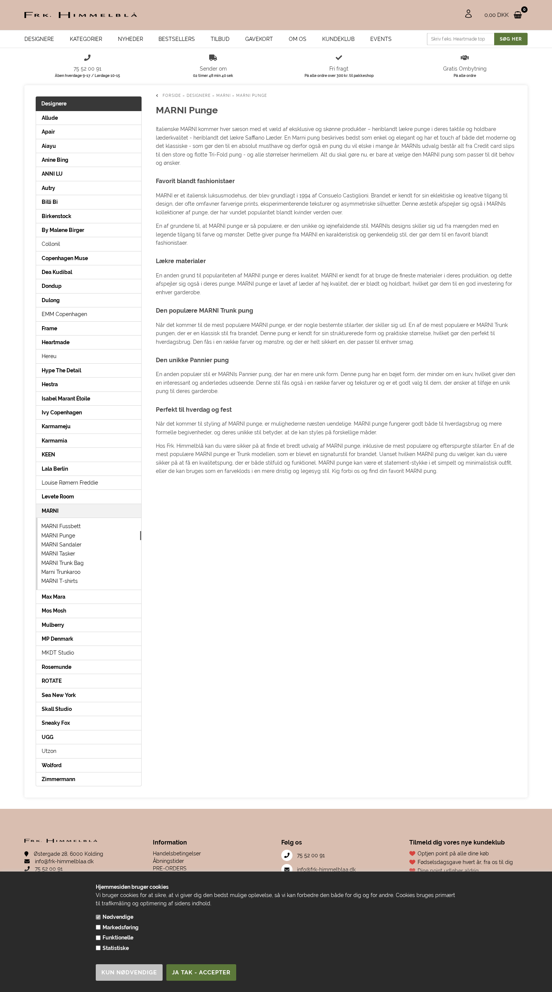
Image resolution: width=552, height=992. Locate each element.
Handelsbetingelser (177, 854)
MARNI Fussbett (61, 526)
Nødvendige (118, 917)
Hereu (49, 356)
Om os (297, 39)
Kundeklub (338, 39)
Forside (172, 95)
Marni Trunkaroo (60, 572)
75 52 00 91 (48, 869)
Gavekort (259, 39)
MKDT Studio (58, 653)
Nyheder (130, 39)
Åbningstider (168, 861)
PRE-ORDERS (170, 869)
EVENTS (381, 39)
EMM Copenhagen (64, 314)
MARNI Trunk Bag (62, 563)
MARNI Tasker (58, 554)
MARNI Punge (58, 536)
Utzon (49, 751)
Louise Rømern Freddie (70, 483)
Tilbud (220, 39)
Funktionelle (118, 938)
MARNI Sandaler (61, 545)
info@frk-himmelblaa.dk (63, 861)
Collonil (51, 244)
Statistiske (116, 948)
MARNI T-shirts (59, 581)
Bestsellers (176, 39)
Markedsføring (121, 927)
